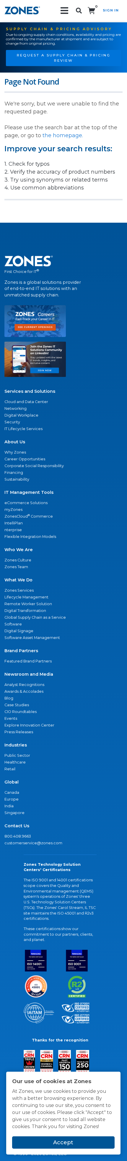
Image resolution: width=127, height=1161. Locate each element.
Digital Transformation (25, 610)
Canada (11, 792)
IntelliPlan (13, 523)
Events (10, 718)
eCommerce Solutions (26, 503)
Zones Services (19, 590)
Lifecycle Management (26, 597)
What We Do (18, 580)
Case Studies (16, 705)
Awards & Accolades (23, 691)
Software (13, 624)
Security (12, 422)
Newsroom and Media (28, 674)
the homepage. (63, 135)
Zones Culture (17, 560)
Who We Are (18, 549)
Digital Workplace (21, 415)
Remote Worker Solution (28, 604)
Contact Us (16, 825)
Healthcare (15, 762)
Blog (8, 698)
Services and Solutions (29, 391)
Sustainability (16, 479)
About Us (14, 441)
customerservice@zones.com (33, 843)
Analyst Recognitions (24, 684)
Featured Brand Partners (28, 661)
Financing (13, 472)
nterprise (13, 530)
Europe (11, 799)
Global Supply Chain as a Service (35, 617)
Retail (9, 769)
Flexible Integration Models (30, 536)
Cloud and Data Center (26, 402)
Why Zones (15, 452)
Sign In (111, 10)
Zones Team (16, 567)
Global (11, 782)
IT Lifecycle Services (23, 429)
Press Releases (18, 732)
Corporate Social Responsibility (34, 466)
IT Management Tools (28, 492)
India (9, 806)
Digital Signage (18, 631)
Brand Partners (21, 650)
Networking (15, 408)
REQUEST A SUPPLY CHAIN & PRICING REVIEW (63, 58)
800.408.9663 (17, 836)
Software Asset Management (32, 637)
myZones (13, 509)
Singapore (14, 813)
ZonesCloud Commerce (28, 516)
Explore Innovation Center (29, 725)
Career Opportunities (24, 459)
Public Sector (17, 755)
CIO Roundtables (20, 711)
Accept (63, 1142)
